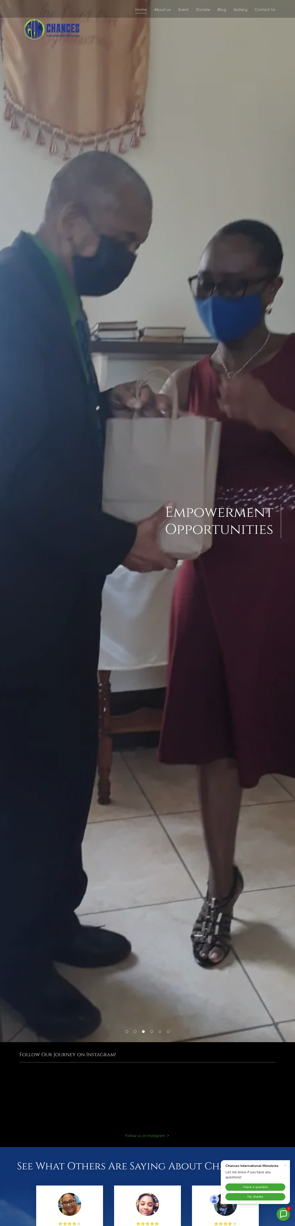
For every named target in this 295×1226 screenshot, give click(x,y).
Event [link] (183, 9)
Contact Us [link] (265, 9)
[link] (51, 8)
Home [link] (141, 9)
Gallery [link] (241, 9)
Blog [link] (222, 9)
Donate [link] (203, 9)
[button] (126, 1031)
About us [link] (162, 9)
